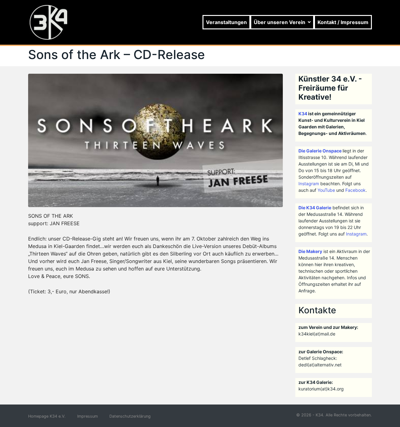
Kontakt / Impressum (343, 22)
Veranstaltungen (226, 22)
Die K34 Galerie (314, 207)
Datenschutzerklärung (130, 416)
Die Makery (310, 251)
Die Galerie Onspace (320, 150)
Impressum (87, 416)
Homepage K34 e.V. (47, 416)
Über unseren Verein (279, 22)
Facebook (355, 190)
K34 (302, 113)
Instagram (308, 183)
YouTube (326, 190)
